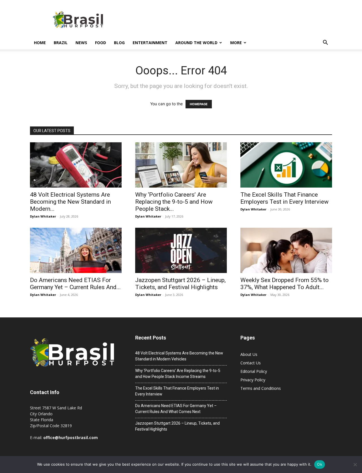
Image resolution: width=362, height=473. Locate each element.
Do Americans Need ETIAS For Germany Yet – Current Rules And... (75, 284)
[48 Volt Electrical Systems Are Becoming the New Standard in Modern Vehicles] (76, 165)
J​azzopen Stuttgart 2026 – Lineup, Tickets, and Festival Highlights (180, 284)
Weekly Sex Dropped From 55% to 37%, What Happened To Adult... (284, 284)
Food (100, 42)
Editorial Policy (253, 371)
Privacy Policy (252, 379)
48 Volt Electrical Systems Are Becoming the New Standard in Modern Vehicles (179, 356)
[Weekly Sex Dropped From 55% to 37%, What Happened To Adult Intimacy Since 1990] (286, 250)
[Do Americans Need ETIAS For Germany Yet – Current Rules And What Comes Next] (76, 250)
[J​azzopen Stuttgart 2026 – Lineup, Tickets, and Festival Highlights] (181, 250)
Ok (319, 464)
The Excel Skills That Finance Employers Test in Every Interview (284, 198)
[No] (355, 464)
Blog (119, 42)
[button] (325, 43)
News (81, 42)
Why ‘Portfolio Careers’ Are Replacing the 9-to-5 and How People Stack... (174, 201)
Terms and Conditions (260, 388)
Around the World (196, 42)
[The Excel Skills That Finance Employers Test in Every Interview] (286, 165)
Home (40, 42)
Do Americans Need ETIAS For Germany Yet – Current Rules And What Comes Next (176, 408)
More (236, 42)
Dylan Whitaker (43, 216)
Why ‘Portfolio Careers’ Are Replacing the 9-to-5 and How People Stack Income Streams (177, 373)
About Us (248, 354)
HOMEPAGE (199, 104)
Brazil (61, 42)
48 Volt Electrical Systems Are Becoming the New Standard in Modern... (70, 201)
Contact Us (250, 363)
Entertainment (150, 42)
